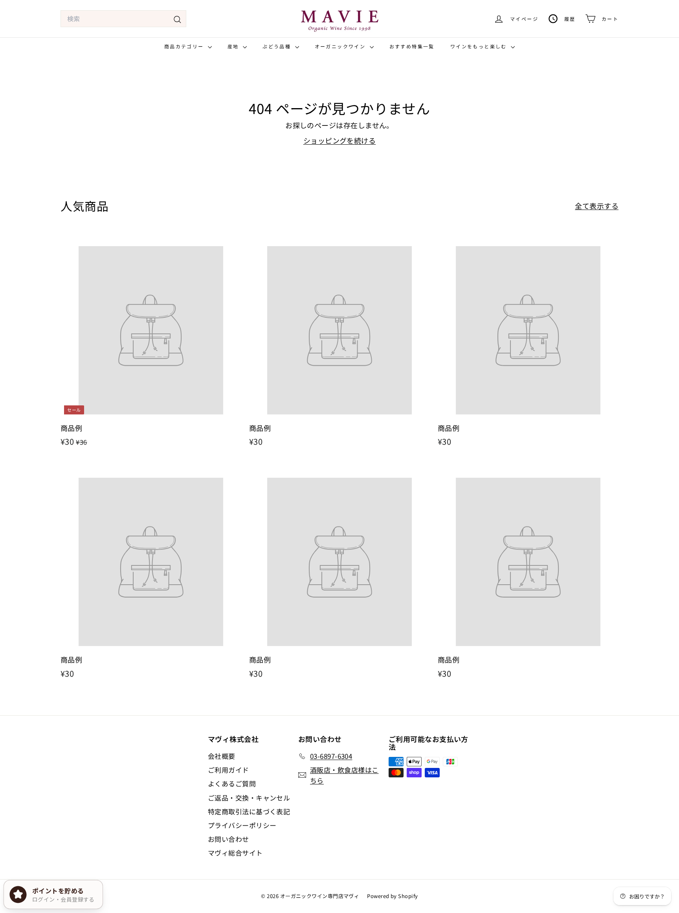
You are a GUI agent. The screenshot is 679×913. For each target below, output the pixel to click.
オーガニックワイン (341, 46)
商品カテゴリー (185, 46)
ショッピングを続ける (339, 140)
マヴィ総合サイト (235, 853)
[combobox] (123, 19)
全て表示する (596, 206)
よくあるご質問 (232, 783)
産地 (234, 46)
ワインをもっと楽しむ (479, 46)
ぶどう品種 (277, 46)
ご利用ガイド (228, 770)
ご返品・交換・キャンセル (249, 798)
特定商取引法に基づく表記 (249, 811)
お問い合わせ (228, 839)
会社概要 (221, 756)
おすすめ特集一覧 (412, 46)
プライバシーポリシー (242, 825)
